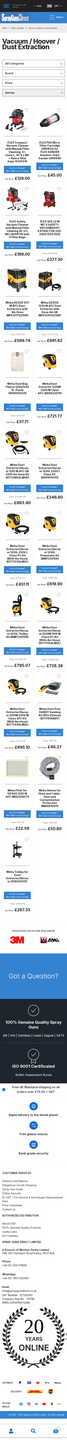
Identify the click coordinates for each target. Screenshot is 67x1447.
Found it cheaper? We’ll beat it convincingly (17, 169)
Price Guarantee (12, 1205)
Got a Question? (33, 976)
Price (8, 82)
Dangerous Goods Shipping (19, 1185)
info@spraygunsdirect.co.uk (19, 1290)
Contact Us (9, 1209)
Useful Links (9, 1231)
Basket (52, 1428)
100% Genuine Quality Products (21, 1227)
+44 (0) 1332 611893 (14, 1265)
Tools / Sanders (18, 28)
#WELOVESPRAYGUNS (16, 1302)
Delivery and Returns (15, 1181)
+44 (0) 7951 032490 (15, 1278)
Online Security (11, 1193)
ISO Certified (10, 1235)
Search (33, 1431)
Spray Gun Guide (12, 1189)
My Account (11, 1431)
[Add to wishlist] (27, 110)
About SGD (9, 1223)
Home (4, 28)
